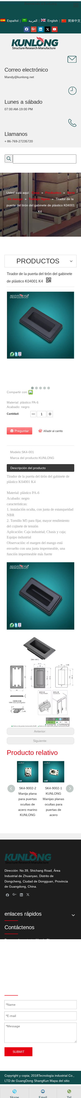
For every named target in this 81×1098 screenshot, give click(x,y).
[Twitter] (47, 29)
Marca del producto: (24, 458)
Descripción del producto (28, 468)
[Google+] (33, 29)
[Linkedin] (40, 29)
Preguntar (22, 431)
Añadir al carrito (53, 431)
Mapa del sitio (60, 1081)
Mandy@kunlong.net (19, 77)
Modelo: (16, 452)
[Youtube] (54, 29)
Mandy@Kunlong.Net (48, 977)
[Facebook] (26, 29)
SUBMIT (19, 1052)
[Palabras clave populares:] (9, 158)
